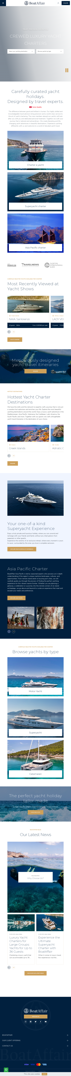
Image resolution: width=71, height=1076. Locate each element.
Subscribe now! (35, 812)
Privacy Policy (42, 1071)
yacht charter (14, 339)
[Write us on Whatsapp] (6, 1070)
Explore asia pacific (16, 598)
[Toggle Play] (66, 70)
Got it (44, 1074)
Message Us (35, 1016)
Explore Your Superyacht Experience (21, 549)
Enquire (35, 371)
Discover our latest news (35, 973)
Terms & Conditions (30, 1071)
